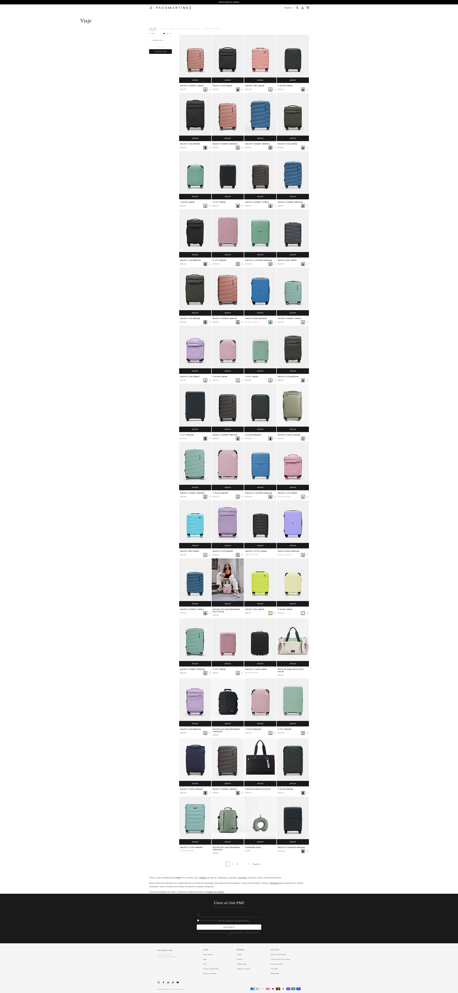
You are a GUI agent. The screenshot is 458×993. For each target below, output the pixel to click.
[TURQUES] (205, 555)
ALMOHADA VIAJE (253, 847)
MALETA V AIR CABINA (222, 86)
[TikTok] (173, 982)
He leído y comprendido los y (225, 920)
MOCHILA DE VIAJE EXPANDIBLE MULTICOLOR (226, 610)
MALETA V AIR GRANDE (190, 144)
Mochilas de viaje (193, 29)
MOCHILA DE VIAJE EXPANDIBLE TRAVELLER (226, 730)
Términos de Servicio (252, 932)
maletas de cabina (215, 892)
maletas (203, 877)
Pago (204, 959)
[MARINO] (205, 793)
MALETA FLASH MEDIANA (256, 318)
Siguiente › (257, 864)
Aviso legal (274, 969)
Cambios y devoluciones (211, 969)
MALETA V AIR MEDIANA (190, 260)
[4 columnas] (164, 33)
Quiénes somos (241, 964)
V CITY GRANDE (219, 260)
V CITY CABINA (219, 202)
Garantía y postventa (209, 973)
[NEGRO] (238, 89)
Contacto (240, 959)
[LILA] (303, 555)
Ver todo (152, 29)
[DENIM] (270, 147)
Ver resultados (160, 51)
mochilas (242, 877)
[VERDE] (205, 206)
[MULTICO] (238, 380)
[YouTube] (178, 982)
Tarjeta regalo (275, 973)
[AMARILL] (303, 613)
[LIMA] (270, 613)
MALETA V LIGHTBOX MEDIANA (258, 260)
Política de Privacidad (236, 932)
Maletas (163, 29)
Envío (205, 964)
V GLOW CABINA (285, 86)
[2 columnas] (171, 33)
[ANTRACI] (270, 206)
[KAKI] (303, 89)
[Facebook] (163, 982)
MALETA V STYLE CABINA (256, 551)
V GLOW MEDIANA (253, 435)
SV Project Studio (178, 989)
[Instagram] (158, 982)
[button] (151, 7)
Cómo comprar (208, 954)
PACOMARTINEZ (165, 950)
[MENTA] (303, 322)
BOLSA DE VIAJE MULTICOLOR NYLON (290, 670)
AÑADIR (195, 80)
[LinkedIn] (168, 982)
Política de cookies (277, 964)
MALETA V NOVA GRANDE (289, 435)
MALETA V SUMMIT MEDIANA (225, 144)
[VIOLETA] (205, 380)
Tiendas (239, 954)
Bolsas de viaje (176, 29)
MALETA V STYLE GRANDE (191, 847)
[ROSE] (205, 89)
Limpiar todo (160, 47)
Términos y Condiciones (226, 920)
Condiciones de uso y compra (280, 959)
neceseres (274, 883)
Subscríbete (229, 927)
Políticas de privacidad (242, 920)
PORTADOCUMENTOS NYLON (258, 789)
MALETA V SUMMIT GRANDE (257, 144)
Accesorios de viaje (212, 29)
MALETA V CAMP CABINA (256, 669)
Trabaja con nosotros (243, 969)
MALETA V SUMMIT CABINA (192, 86)
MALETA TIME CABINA (254, 86)
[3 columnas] (167, 33)
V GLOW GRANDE (220, 493)
